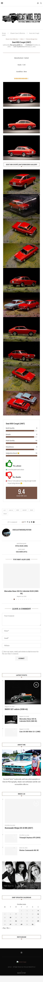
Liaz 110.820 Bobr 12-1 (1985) (29, 729)
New (17, 510)
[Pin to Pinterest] (31, 522)
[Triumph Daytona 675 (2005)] (11, 836)
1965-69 (11, 510)
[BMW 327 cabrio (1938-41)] (23, 690)
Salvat (25, 510)
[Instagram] (38, 3)
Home (4, 33)
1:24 (4, 510)
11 (38, 911)
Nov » (8, 925)
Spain (5, 513)
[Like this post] (25, 522)
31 (32, 922)
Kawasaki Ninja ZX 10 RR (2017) (19, 825)
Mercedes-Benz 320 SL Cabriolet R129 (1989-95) (28, 717)
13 (10, 915)
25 (38, 918)
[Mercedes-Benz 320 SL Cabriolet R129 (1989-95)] (11, 717)
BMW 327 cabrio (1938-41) (16, 706)
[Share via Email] (33, 522)
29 (21, 922)
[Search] (41, 3)
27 (10, 922)
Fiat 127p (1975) (21, 591)
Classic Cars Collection (17, 33)
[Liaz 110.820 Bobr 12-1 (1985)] (11, 730)
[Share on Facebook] (27, 522)
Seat (31, 510)
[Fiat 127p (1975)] (21, 576)
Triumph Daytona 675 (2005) (29, 835)
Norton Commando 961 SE (29, 848)
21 (16, 918)
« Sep (4, 925)
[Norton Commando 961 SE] (11, 849)
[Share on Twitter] (29, 522)
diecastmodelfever (16, 45)
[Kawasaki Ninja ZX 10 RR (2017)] (23, 809)
